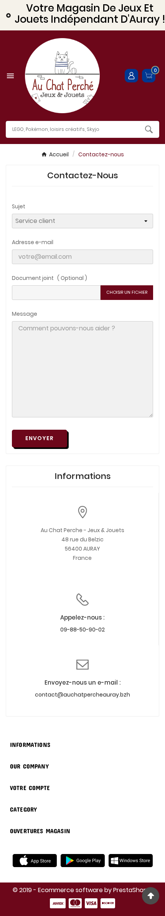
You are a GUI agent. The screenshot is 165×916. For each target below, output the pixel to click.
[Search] (149, 129)
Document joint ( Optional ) (49, 278)
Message (24, 314)
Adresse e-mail (32, 242)
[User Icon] (131, 75)
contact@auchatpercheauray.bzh (82, 694)
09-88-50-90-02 (82, 629)
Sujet (18, 206)
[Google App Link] (83, 860)
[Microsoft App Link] (131, 860)
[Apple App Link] (35, 860)
